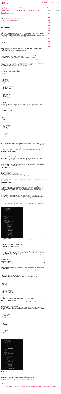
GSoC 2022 (26, 388)
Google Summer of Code (47, 386)
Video (25, 389)
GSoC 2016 (2, 388)
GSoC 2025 (36, 388)
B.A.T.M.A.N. (8, 386)
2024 (49, 17)
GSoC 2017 (7, 388)
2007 (49, 44)
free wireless (31, 386)
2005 (49, 48)
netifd (16, 201)
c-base (13, 386)
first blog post (33, 270)
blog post (19, 148)
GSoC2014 (56, 386)
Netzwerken (51, 388)
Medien (47, 388)
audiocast (6, 386)
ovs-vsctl (23, 294)
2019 (49, 25)
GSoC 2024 (33, 388)
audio (4, 386)
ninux (54, 388)
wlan (42, 389)
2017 (49, 28)
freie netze (35, 386)
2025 (49, 15)
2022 (49, 20)
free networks (27, 386)
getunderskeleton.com (23, 392)
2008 (49, 43)
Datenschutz (52, 2)
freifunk (40, 386)
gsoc (53, 386)
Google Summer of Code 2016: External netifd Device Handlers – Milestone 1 (22, 203)
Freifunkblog (4, 2)
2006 (49, 46)
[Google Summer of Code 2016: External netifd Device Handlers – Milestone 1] (12, 237)
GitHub (13, 65)
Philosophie (3, 389)
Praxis (9, 389)
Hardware (40, 388)
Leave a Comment (28, 201)
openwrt (23, 379)
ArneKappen (12, 13)
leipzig (44, 388)
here (5, 64)
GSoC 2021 (22, 388)
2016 (49, 30)
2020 (49, 23)
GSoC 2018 (12, 388)
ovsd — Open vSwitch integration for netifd (8, 22)
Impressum (58, 2)
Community (18, 386)
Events (23, 386)
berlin (11, 386)
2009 (49, 41)
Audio (2, 386)
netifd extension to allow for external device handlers (10, 20)
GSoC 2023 (29, 388)
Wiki (48, 2)
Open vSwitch (20, 201)
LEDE (14, 201)
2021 (49, 22)
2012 (49, 36)
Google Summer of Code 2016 (8, 201)
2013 (49, 35)
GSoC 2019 (17, 388)
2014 (49, 33)
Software (23, 201)
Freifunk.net (44, 2)
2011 (48, 38)
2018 (49, 27)
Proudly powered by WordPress (6, 392)
